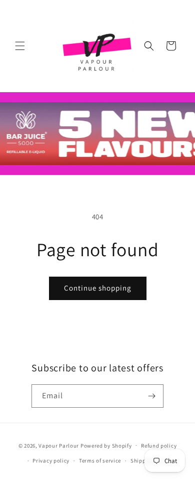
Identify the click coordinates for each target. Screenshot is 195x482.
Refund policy (158, 445)
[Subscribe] (152, 396)
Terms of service (100, 460)
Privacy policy (51, 460)
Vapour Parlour (58, 445)
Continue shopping (98, 288)
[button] (20, 46)
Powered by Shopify (106, 445)
